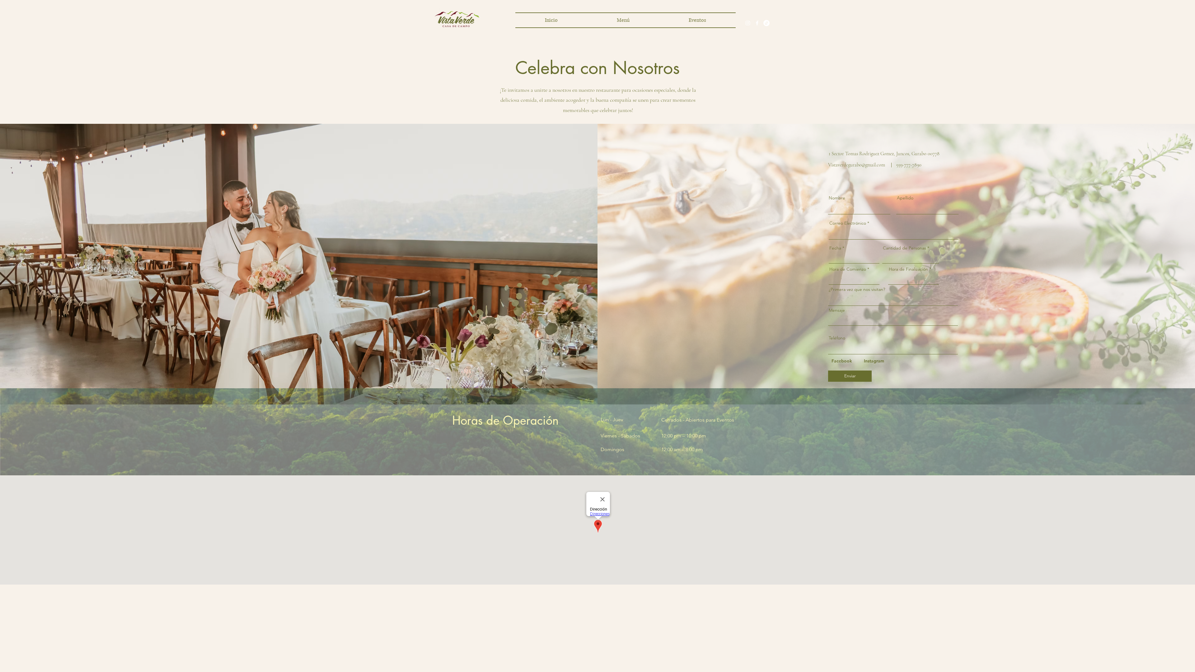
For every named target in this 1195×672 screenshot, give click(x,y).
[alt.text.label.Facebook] (757, 23)
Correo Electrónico (847, 223)
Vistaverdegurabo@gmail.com (856, 165)
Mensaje (837, 310)
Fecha (835, 248)
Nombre (837, 198)
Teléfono (837, 338)
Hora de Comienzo (847, 269)
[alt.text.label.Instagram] (748, 23)
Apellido (905, 198)
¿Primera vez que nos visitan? (857, 289)
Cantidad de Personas (904, 248)
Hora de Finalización (908, 269)
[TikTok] (766, 23)
